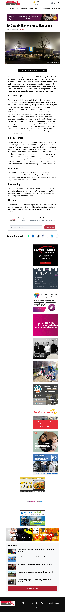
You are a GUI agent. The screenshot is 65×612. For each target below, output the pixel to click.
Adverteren (46, 9)
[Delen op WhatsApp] (28, 236)
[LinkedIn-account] (37, 603)
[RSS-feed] (42, 603)
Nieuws (11, 9)
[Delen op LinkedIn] (33, 236)
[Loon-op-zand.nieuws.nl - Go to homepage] (7, 603)
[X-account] (23, 603)
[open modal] (59, 3)
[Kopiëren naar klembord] (57, 236)
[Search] (52, 3)
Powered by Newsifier (32, 608)
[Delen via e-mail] (32, 240)
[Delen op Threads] (38, 236)
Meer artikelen (32, 588)
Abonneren (50, 227)
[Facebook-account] (28, 603)
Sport (31, 9)
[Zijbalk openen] (6, 9)
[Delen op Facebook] (42, 236)
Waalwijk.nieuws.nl (54, 603)
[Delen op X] (47, 236)
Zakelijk (37, 9)
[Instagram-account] (32, 603)
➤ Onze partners (57, 9)
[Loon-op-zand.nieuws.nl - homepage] (13, 3)
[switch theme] (55, 3)
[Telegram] (52, 236)
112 (17, 9)
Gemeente (23, 9)
